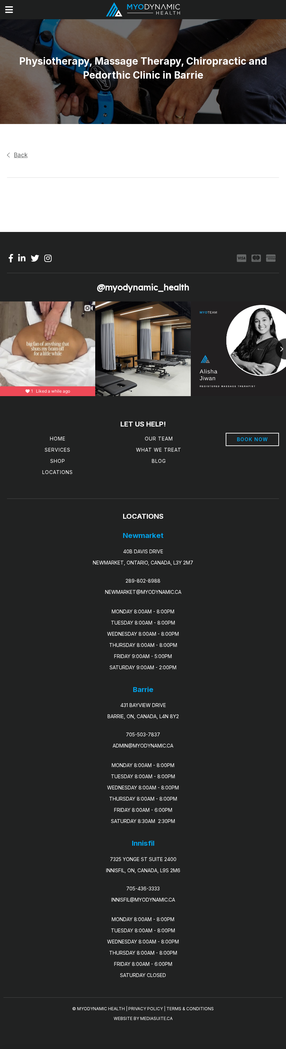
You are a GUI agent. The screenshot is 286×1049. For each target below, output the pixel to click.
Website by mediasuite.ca (143, 1018)
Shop (57, 461)
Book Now (252, 439)
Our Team (159, 439)
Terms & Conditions (190, 1008)
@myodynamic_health (143, 287)
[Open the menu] (9, 10)
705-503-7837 (143, 734)
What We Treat (158, 450)
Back (21, 155)
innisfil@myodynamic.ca (143, 900)
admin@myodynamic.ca (143, 746)
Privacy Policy (145, 1008)
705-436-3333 (143, 888)
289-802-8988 (143, 581)
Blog (159, 461)
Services (57, 450)
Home (58, 439)
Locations (57, 472)
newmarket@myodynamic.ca (143, 592)
